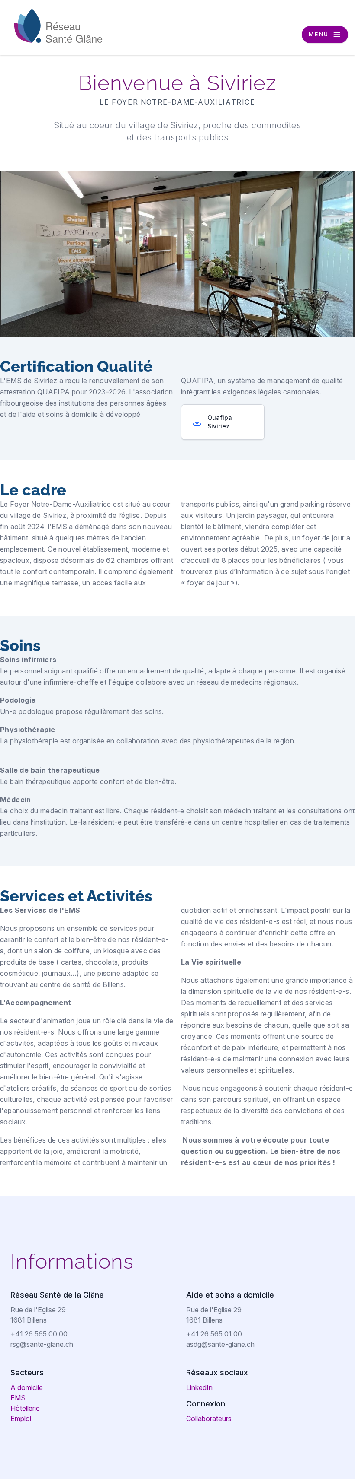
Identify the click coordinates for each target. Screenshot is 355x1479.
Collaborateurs (209, 1418)
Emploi (20, 1418)
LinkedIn (199, 1387)
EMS (18, 1397)
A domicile (26, 1387)
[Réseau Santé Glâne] (58, 25)
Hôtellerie (25, 1408)
